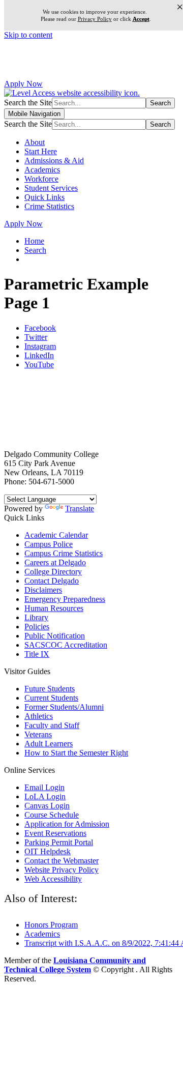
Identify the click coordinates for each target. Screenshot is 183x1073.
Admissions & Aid (54, 160)
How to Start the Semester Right (76, 752)
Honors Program (51, 924)
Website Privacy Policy (61, 869)
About (34, 142)
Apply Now (23, 83)
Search (35, 250)
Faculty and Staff (51, 725)
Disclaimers (43, 590)
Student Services (51, 188)
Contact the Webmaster (61, 860)
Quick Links (44, 197)
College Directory (53, 571)
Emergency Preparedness (64, 599)
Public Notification (54, 635)
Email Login (44, 787)
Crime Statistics (49, 206)
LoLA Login (45, 796)
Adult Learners (48, 743)
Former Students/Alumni (64, 707)
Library (36, 617)
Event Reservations (55, 833)
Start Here (40, 151)
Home (34, 241)
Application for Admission (66, 824)
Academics (42, 169)
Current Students (51, 697)
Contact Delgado (51, 580)
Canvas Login (47, 805)
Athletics (38, 716)
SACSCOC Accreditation (65, 645)
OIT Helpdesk (47, 851)
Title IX (36, 654)
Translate (79, 508)
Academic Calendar (56, 535)
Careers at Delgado (55, 562)
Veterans (38, 734)
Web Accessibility (53, 879)
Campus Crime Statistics (63, 553)
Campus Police (48, 544)
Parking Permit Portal (58, 842)
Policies (36, 626)
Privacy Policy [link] (95, 19)
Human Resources (53, 608)
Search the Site (28, 102)
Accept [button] (141, 19)
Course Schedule (51, 814)
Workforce (41, 179)
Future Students (49, 688)
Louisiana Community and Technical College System (75, 965)
